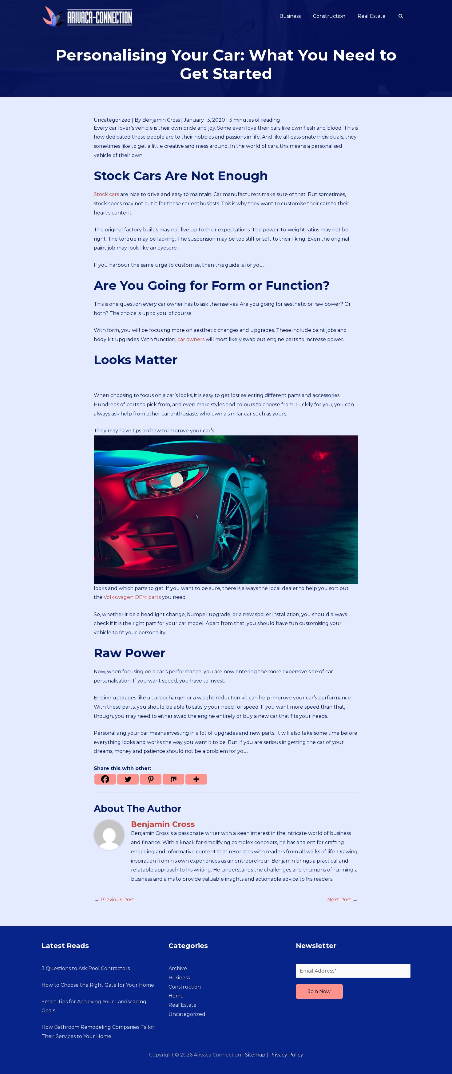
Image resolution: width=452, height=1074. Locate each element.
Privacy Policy (286, 1055)
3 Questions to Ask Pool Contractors (86, 968)
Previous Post (114, 900)
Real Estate (182, 1005)
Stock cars (106, 194)
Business (179, 978)
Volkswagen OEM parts (132, 597)
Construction (185, 987)
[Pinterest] (150, 779)
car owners (190, 339)
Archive (178, 968)
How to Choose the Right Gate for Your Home (98, 985)
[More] (196, 779)
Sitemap (255, 1055)
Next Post (342, 900)
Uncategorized (112, 120)
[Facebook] (105, 779)
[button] (401, 16)
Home (176, 996)
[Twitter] (128, 779)
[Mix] (173, 779)
